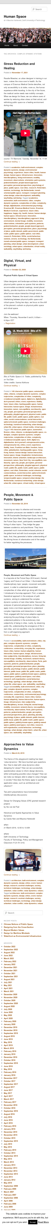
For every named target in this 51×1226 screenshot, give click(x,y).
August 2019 (9, 1036)
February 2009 (10, 1188)
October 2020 (9, 1000)
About (15, 45)
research (32, 187)
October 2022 (9, 946)
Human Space (15, 16)
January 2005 (9, 1209)
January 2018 (9, 1075)
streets (14, 238)
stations (7, 190)
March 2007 (9, 1191)
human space (15, 175)
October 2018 (9, 1060)
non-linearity (36, 409)
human (31, 213)
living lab (42, 656)
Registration (10, 323)
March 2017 (9, 1099)
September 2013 (11, 1173)
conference (8, 648)
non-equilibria (24, 409)
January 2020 (9, 1024)
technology (15, 190)
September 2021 (11, 976)
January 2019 (9, 1054)
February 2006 (10, 1203)
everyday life (30, 648)
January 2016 (9, 1129)
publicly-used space (23, 676)
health (36, 172)
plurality (7, 668)
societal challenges (26, 885)
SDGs (24, 236)
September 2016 (11, 1111)
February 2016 (10, 1126)
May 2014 (8, 1158)
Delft (29, 439)
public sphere (25, 233)
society (38, 885)
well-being (17, 198)
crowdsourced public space (15, 399)
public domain (16, 231)
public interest (38, 717)
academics (15, 167)
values (40, 890)
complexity (41, 203)
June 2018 (8, 1066)
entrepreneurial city (12, 445)
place (34, 228)
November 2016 (10, 1105)
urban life (7, 427)
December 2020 (10, 994)
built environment (28, 167)
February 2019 (10, 1051)
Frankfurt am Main (22, 447)
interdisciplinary (10, 177)
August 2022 (9, 952)
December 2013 (10, 1168)
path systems (39, 180)
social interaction (35, 419)
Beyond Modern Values (14, 930)
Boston (7, 432)
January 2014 (9, 1165)
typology (17, 681)
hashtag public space (27, 404)
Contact (25, 45)
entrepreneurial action (35, 442)
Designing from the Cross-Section (19, 927)
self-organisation (19, 679)
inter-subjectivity (10, 656)
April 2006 (8, 1200)
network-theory (38, 658)
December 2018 (10, 1057)
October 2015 (9, 1138)
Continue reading (12, 161)
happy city (17, 213)
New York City (25, 460)
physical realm (35, 414)
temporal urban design (32, 478)
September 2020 (11, 1003)
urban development (23, 195)
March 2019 (9, 1048)
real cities (24, 187)
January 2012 (9, 1179)
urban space (17, 246)
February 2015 (10, 1150)
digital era (31, 399)
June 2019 (8, 1039)
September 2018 (11, 1063)
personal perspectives (22, 185)
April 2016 (8, 1123)
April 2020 (8, 1018)
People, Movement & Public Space (18, 497)
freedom (34, 447)
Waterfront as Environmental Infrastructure (22, 936)
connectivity (19, 648)
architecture (16, 880)
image (27, 406)
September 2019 (11, 1033)
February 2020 (10, 1021)
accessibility (16, 640)
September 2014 (11, 1155)
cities (31, 200)
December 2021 (10, 967)
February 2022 (10, 961)
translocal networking (22, 424)
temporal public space (13, 478)
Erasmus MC (9, 208)
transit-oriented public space (15, 241)
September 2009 (11, 1185)
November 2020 (10, 997)
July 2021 (8, 982)
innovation (38, 175)
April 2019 (8, 1045)
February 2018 (10, 1072)
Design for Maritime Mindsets (17, 933)
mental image (20, 221)
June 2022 (8, 955)
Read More (43, 1222)
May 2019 (8, 1042)
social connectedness (18, 419)
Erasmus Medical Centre (25, 208)
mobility (36, 177)
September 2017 (11, 1084)
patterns (40, 223)
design (22, 170)
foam (6, 404)
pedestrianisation (11, 182)
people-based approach (28, 182)
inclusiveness (36, 406)
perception (8, 185)
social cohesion (35, 470)
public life (13, 467)
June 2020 (8, 1012)
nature (15, 409)
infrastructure (27, 175)
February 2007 (10, 1194)
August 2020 (9, 1006)
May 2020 (8, 1015)
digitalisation (15, 205)
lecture (35, 656)
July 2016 (8, 1117)
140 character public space (22, 391)
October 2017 (9, 1081)
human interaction (34, 452)
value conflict (17, 890)
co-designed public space (33, 432)
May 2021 (8, 985)
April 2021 (8, 988)
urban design (9, 195)
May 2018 (8, 1069)
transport (25, 193)
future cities (29, 172)
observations (18, 180)
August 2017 (9, 1087)
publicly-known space (30, 674)
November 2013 (10, 1170)
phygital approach (20, 414)
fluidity (39, 401)
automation (8, 200)
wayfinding (8, 198)
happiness (8, 213)
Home (7, 45)
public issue (16, 671)
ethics (17, 401)
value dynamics (30, 890)
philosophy (8, 414)
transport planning (37, 193)
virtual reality (39, 246)
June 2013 (8, 1176)
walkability (36, 195)
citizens (12, 394)
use (24, 684)
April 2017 (8, 1096)
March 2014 (9, 1162)
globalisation (14, 450)
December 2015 (10, 1132)
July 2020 (8, 1009)
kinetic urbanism (19, 457)
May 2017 (8, 1093)
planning (41, 666)
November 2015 (10, 1135)
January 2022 (9, 964)
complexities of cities (27, 203)
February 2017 (10, 1102)
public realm (12, 416)
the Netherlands (27, 190)
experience (18, 172)
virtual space (40, 427)
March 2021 (9, 991)
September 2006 (11, 1197)
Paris (40, 661)
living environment (25, 177)
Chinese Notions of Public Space (18, 924)
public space (14, 187)
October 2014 (9, 1152)
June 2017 (8, 1090)
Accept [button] (33, 1222)
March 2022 (9, 958)
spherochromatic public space (16, 422)
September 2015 (11, 1141)
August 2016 (9, 1114)
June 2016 (8, 1120)
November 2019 (10, 1030)
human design (40, 213)
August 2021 (9, 979)
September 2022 (11, 949)
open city (15, 462)
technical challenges (37, 422)
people (21, 226)
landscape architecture (36, 457)
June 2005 (8, 1206)
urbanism (7, 890)
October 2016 (9, 1108)
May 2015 (8, 1147)
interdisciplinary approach (28, 218)
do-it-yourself (9, 401)
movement (8, 180)
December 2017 (10, 1078)
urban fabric (37, 681)
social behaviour (33, 236)
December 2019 (10, 1027)
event (23, 401)
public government (30, 231)
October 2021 (9, 973)
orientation (29, 180)
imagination (26, 455)
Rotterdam (41, 187)
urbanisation (28, 246)
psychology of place (19, 668)
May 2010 (8, 1182)
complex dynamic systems (27, 394)
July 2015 (8, 1144)
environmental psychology (31, 205)
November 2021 (10, 970)
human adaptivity (28, 651)
